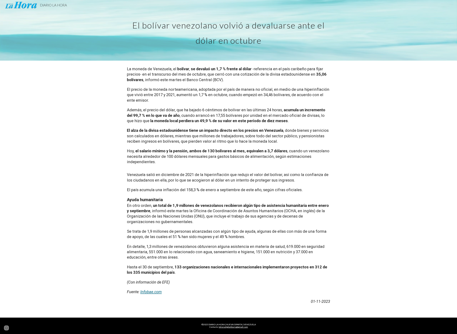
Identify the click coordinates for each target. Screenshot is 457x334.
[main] (228, 30)
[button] (6, 327)
